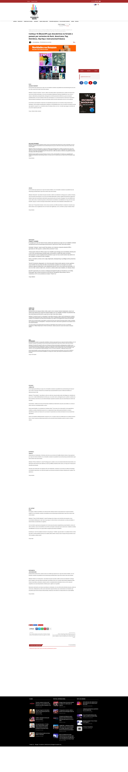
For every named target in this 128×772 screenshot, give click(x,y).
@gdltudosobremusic (85, 76)
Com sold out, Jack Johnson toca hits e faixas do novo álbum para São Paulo (90, 703)
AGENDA (72, 21)
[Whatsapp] (42, 629)
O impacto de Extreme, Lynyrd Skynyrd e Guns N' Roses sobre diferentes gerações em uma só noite (66, 718)
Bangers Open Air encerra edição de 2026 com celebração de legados (66, 704)
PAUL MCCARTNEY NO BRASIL (65, 21)
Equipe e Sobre (34, 1)
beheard (35, 625)
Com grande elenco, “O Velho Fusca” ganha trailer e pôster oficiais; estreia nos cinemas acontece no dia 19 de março (42, 726)
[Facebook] (37, 629)
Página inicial (32, 29)
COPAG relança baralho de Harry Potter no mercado (43, 734)
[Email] (47, 629)
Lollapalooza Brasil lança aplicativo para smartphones (90, 709)
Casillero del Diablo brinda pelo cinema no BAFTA (42, 718)
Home (28, 1)
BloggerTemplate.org (56, 744)
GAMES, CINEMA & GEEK (44, 21)
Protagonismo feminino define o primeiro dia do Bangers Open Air (66, 710)
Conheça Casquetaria (88, 727)
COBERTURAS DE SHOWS (28, 21)
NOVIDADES (36, 21)
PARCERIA (76, 21)
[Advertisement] (52, 689)
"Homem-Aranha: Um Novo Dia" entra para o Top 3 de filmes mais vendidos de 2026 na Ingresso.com (43, 704)
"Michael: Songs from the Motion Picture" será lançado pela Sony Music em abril (42, 711)
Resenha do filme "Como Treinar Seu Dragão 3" (90, 721)
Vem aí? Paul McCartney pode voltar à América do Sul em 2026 (90, 715)
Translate (67, 25)
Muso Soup (38, 29)
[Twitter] (39, 629)
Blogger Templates (39, 744)
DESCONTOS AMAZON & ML (54, 21)
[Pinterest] (45, 629)
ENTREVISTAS (20, 21)
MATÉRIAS (15, 21)
